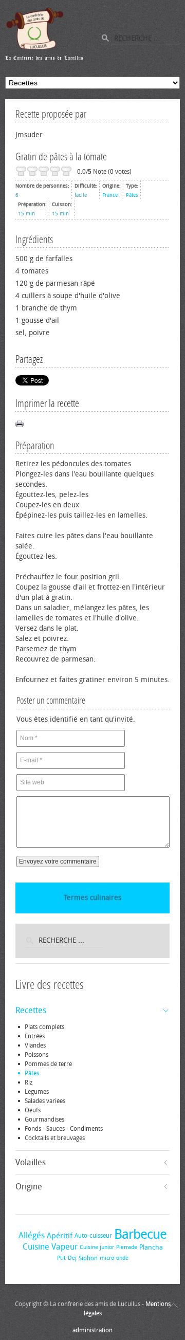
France (110, 195)
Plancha (151, 1247)
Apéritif (59, 1235)
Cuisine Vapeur (50, 1247)
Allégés (31, 1235)
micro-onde (114, 1258)
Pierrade (126, 1247)
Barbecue (140, 1234)
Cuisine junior (97, 1247)
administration (92, 1330)
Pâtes (132, 195)
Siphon (88, 1258)
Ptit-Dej (67, 1258)
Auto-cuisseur (93, 1235)
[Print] (19, 423)
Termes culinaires (92, 897)
